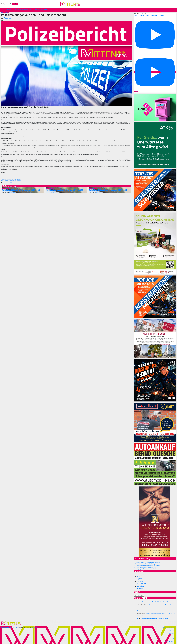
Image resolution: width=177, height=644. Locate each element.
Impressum (172, 630)
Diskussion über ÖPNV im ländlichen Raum (155, 610)
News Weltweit (140, 586)
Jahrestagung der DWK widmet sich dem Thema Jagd (148, 569)
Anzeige (139, 576)
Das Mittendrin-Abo (170, 641)
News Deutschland (141, 583)
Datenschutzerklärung (169, 627)
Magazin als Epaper (18, 9)
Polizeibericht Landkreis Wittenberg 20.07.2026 (108, 190)
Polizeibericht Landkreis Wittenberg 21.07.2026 (64, 190)
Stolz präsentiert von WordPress (9, 627)
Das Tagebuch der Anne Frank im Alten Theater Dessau (156, 601)
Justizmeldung (140, 580)
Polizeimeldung (5, 12)
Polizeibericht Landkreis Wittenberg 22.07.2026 (21, 190)
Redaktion (8, 18)
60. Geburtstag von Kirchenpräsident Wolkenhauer (147, 565)
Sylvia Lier (139, 610)
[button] (2, 9)
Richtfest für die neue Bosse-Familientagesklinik (146, 564)
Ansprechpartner (141, 575)
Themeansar (34, 627)
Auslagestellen (44, 9)
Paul (138, 618)
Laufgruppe (140, 581)
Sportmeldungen (141, 589)
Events (26, 9)
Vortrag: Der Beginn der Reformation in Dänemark (147, 562)
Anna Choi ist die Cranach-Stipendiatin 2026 (145, 567)
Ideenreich (37, 9)
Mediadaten (172, 633)
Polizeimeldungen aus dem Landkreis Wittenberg (11, 179)
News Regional (8, 9)
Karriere (31, 9)
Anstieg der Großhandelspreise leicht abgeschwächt (154, 618)
